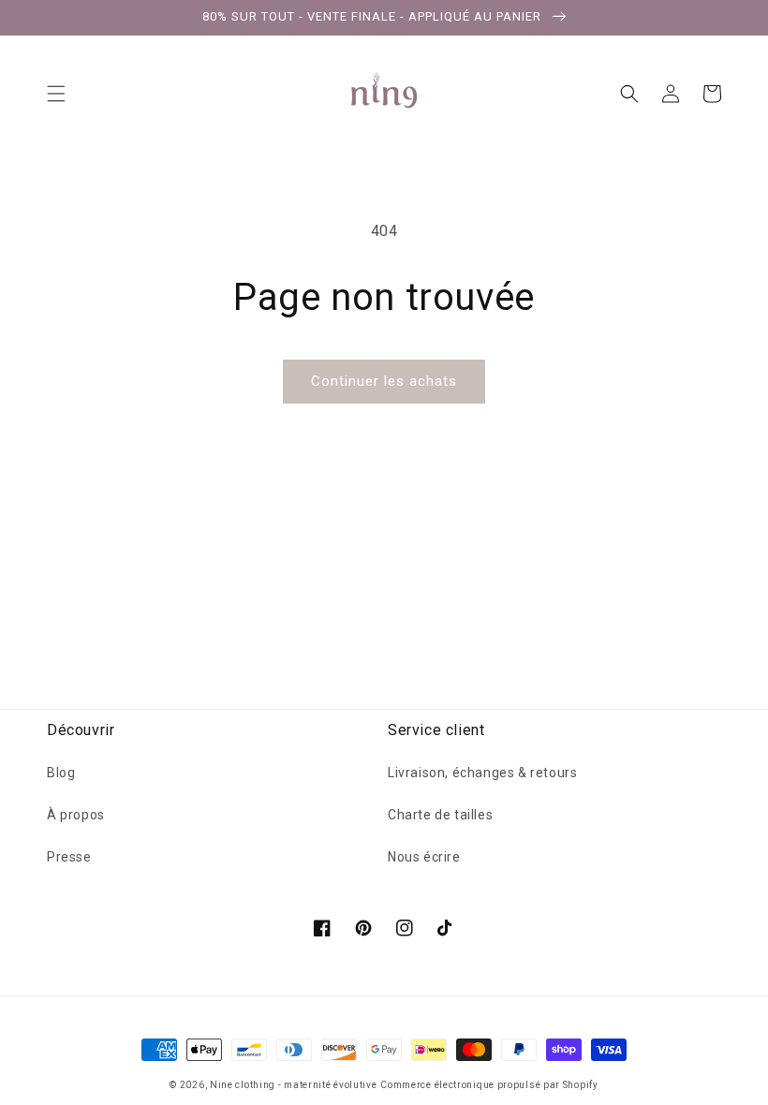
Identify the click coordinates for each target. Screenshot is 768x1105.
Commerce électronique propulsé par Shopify (489, 1085)
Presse (69, 856)
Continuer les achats (384, 381)
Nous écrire (424, 856)
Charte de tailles (440, 814)
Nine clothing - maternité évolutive (293, 1085)
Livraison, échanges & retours (482, 772)
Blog (61, 772)
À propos (76, 814)
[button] (56, 93)
